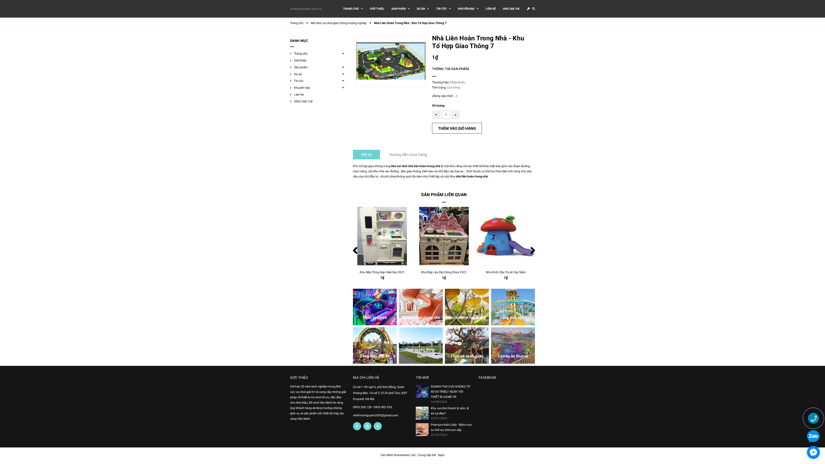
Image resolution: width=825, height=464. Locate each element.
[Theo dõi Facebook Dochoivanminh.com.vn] (357, 426)
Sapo (441, 455)
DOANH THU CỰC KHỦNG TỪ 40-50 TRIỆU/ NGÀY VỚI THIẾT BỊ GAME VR (450, 391)
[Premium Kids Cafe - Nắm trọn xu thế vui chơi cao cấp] (422, 429)
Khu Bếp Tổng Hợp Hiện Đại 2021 (382, 272)
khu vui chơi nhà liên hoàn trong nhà (415, 166)
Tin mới (422, 377)
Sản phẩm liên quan (444, 194)
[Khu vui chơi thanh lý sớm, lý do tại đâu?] (422, 413)
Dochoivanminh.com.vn (306, 9)
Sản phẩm (301, 67)
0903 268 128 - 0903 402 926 (372, 407)
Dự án (298, 74)
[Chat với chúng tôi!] (813, 452)
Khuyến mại (302, 87)
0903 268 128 (303, 101)
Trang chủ (300, 53)
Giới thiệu (300, 60)
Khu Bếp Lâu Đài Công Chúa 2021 (444, 272)
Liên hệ (299, 94)
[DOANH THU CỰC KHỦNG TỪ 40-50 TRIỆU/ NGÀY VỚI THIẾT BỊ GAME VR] (422, 391)
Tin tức (298, 80)
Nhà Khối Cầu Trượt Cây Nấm (506, 272)
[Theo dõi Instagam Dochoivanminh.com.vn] (378, 426)
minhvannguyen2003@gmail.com (375, 415)
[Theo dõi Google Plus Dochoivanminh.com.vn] (367, 426)
